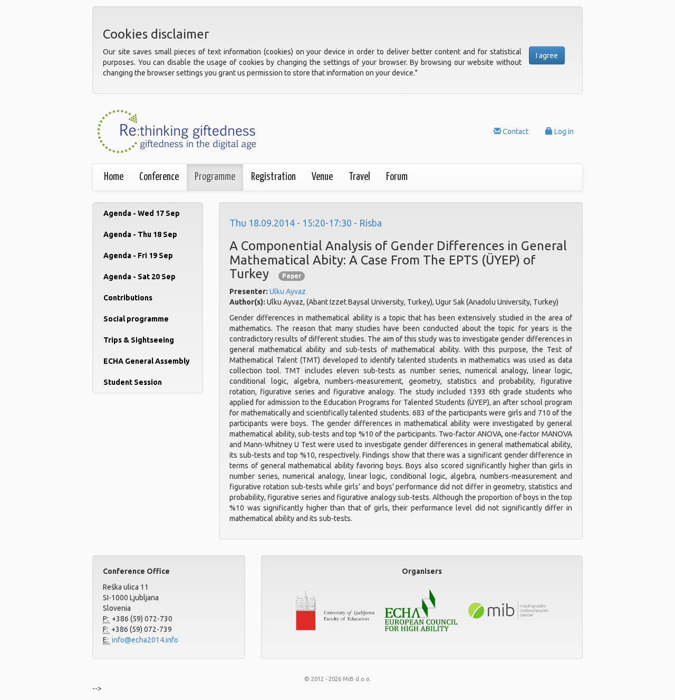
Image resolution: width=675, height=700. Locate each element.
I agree (547, 55)
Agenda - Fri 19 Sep (138, 255)
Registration (273, 177)
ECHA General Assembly (146, 361)
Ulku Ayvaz (287, 291)
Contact (514, 131)
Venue (322, 177)
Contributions (127, 298)
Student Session (132, 382)
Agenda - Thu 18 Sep (140, 234)
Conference (159, 177)
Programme (215, 177)
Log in (563, 131)
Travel (359, 177)
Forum (397, 177)
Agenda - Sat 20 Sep (139, 276)
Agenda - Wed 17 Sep (141, 213)
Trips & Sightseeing (138, 340)
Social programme (136, 319)
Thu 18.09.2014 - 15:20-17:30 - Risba (305, 222)
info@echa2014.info (144, 640)
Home (113, 177)
